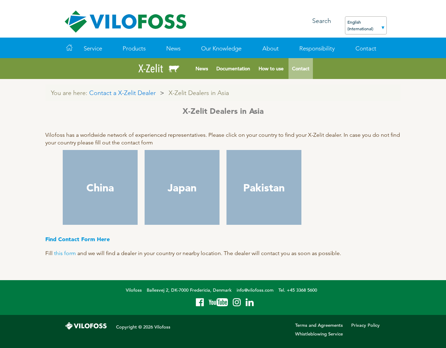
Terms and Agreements (319, 325)
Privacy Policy (365, 325)
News (173, 48)
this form (65, 253)
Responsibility (317, 48)
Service (93, 48)
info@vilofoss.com (255, 290)
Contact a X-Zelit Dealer (122, 93)
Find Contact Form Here (77, 239)
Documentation (233, 68)
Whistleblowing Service (319, 334)
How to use (271, 68)
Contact (300, 68)
